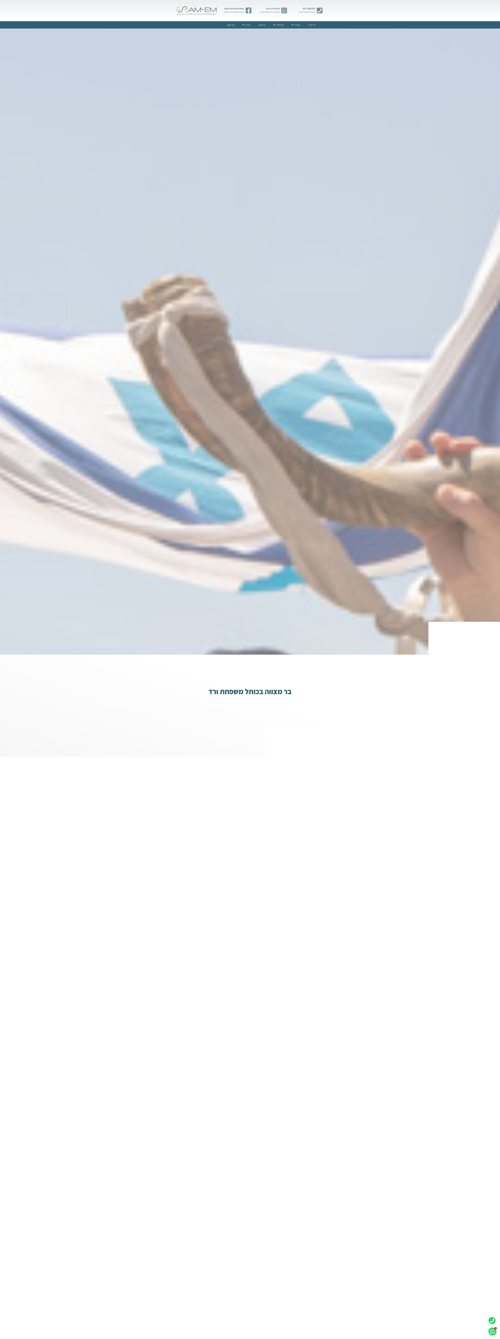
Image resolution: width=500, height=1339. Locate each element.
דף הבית (312, 25)
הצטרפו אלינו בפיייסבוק (234, 8)
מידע (248, 25)
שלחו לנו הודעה (273, 8)
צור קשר (231, 25)
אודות (297, 25)
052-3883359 (309, 8)
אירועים (261, 25)
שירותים (280, 25)
